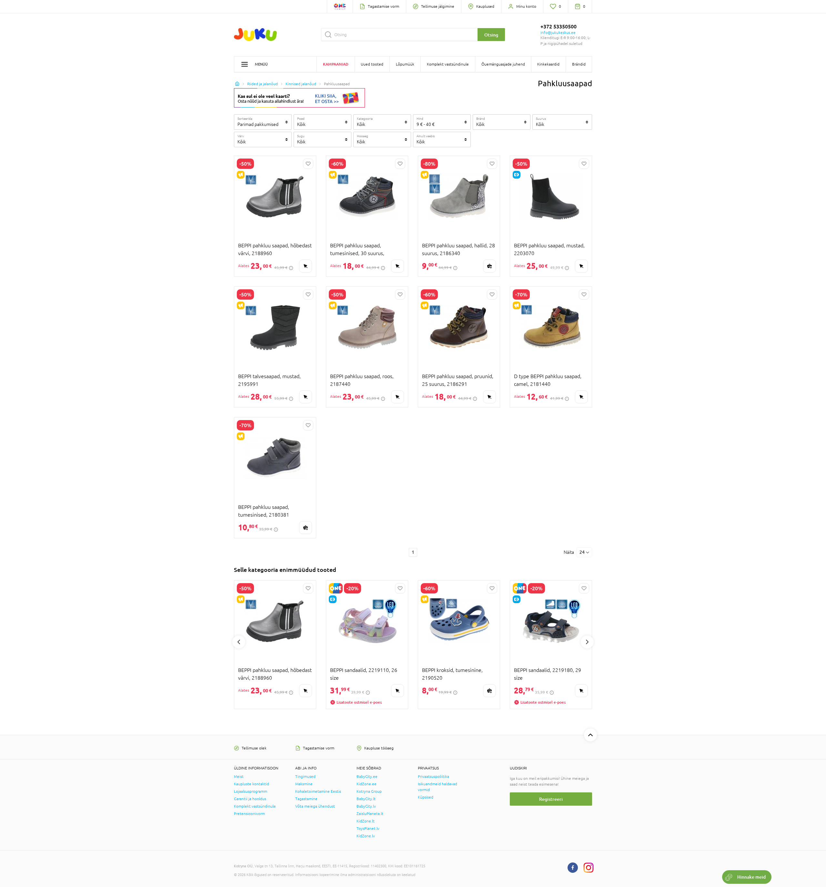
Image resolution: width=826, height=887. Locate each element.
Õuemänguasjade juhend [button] (503, 64)
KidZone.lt (366, 821)
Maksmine (304, 784)
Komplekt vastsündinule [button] (448, 64)
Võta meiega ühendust (315, 806)
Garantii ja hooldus (250, 799)
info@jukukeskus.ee (558, 32)
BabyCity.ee (367, 776)
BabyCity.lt (366, 799)
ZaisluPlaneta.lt (370, 813)
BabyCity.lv (366, 806)
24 (582, 552)
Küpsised (425, 797)
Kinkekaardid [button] (548, 64)
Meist (239, 776)
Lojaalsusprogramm (250, 791)
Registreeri (551, 799)
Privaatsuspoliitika (433, 776)
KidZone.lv (366, 836)
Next (587, 641)
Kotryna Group (369, 791)
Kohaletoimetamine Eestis (318, 791)
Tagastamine (306, 799)
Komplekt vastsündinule (255, 806)
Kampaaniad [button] (335, 64)
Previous (238, 641)
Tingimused (305, 776)
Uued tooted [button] (372, 64)
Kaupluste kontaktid (251, 784)
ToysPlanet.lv (368, 828)
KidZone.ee (367, 784)
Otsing (491, 34)
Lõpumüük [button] (405, 64)
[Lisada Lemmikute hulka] (308, 164)
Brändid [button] (579, 64)
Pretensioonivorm (249, 813)
